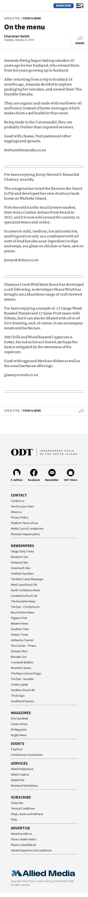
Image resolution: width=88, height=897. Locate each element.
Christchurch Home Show (27, 755)
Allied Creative (20, 774)
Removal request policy (25, 534)
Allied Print (17, 780)
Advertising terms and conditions (31, 850)
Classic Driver (19, 724)
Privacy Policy (19, 517)
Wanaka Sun (19, 657)
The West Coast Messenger (27, 579)
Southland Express (22, 701)
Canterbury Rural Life (24, 596)
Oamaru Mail (19, 651)
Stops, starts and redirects (27, 814)
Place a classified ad (23, 845)
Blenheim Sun (19, 557)
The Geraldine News (23, 601)
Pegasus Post (19, 618)
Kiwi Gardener (19, 718)
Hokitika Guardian (22, 573)
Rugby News (18, 735)
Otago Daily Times (22, 551)
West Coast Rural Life (24, 585)
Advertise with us (21, 834)
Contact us (17, 501)
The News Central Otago (26, 673)
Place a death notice (23, 839)
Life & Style (12, 18)
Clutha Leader (19, 684)
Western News (19, 623)
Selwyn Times (19, 635)
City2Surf (16, 749)
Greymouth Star (20, 568)
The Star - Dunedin (22, 679)
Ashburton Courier (22, 640)
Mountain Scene (21, 668)
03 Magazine (18, 729)
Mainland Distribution (24, 786)
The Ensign (18, 696)
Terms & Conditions (23, 808)
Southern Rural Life (23, 690)
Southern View (20, 629)
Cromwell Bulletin (22, 662)
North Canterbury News (25, 590)
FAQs (14, 819)
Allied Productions (22, 769)
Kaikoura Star (19, 562)
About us (16, 512)
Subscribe (63, 5)
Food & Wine (32, 18)
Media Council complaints (27, 528)
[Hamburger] (80, 5)
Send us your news (22, 506)
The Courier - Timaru (23, 646)
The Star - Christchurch (25, 607)
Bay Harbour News (22, 612)
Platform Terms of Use (24, 523)
